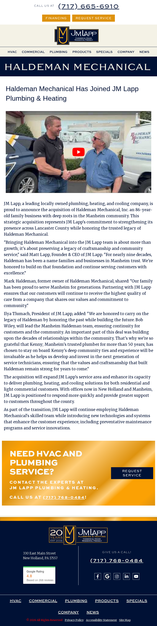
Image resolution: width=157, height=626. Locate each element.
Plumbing (58, 52)
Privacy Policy (74, 620)
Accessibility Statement (101, 620)
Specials (104, 52)
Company (126, 52)
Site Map (125, 620)
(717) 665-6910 (88, 6)
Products (81, 52)
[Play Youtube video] (78, 152)
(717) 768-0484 (64, 497)
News (144, 52)
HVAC (12, 52)
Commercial (33, 52)
